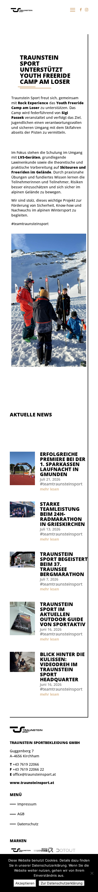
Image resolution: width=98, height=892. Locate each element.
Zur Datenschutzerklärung (61, 883)
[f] (80, 10)
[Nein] (91, 873)
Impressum (26, 804)
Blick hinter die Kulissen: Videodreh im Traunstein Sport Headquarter (62, 667)
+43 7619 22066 (26, 764)
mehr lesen (49, 489)
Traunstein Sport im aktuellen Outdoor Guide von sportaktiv (62, 614)
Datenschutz (27, 824)
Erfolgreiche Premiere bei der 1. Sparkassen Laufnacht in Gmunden (62, 464)
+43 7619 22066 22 (28, 769)
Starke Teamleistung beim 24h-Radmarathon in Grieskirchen (62, 514)
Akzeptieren (24, 883)
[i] (86, 10)
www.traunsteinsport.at (32, 782)
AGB (20, 813)
